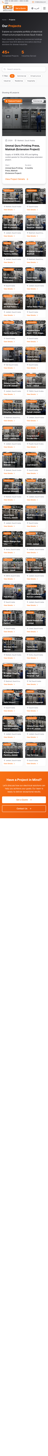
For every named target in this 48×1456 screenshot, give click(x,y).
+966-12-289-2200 (11, 1)
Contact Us (22, 808)
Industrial (7, 81)
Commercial (21, 76)
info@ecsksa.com (40, 2)
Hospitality (31, 81)
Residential (19, 81)
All (12, 76)
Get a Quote (21, 8)
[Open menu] (44, 8)
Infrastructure (35, 76)
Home (4, 20)
